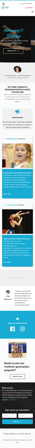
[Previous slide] (4, 39)
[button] (32, 12)
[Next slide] (30, 39)
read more (12, 400)
